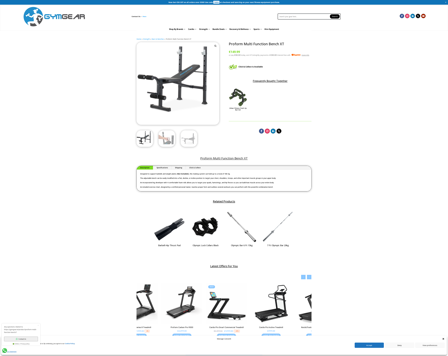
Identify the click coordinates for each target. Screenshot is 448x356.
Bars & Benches (158, 39)
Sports (257, 29)
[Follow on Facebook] (402, 16)
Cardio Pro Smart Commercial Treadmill (202, 327)
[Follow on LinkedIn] (412, 16)
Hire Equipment (271, 29)
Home (138, 39)
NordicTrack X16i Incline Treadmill (291, 327)
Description (144, 168)
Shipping (178, 168)
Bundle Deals (219, 29)
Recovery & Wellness (239, 29)
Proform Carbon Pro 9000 (157, 327)
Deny (399, 345)
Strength (203, 29)
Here (144, 16)
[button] (215, 46)
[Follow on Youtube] (423, 16)
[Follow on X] (418, 16)
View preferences (430, 345)
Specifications (162, 168)
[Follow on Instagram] (407, 16)
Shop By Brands (176, 29)
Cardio (191, 29)
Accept (369, 345)
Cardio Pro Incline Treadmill (246, 327)
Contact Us (136, 16)
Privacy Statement (10, 352)
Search (335, 16)
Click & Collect (195, 168)
